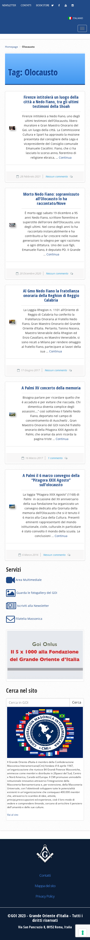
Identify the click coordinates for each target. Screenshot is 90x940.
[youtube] (66, 6)
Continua (65, 157)
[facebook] (59, 6)
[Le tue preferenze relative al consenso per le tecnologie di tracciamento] (83, 933)
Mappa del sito (45, 885)
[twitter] (52, 6)
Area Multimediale (28, 580)
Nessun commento (57, 176)
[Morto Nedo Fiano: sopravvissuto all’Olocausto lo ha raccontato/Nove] (12, 225)
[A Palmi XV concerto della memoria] (12, 414)
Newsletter (9, 5)
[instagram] (72, 6)
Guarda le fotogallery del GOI (36, 593)
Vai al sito (12, 814)
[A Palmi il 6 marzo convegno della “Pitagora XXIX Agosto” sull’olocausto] (12, 506)
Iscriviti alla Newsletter (32, 606)
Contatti (26, 5)
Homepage (11, 46)
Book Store (42, 5)
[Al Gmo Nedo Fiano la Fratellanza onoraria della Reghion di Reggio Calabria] (12, 322)
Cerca (76, 702)
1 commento (55, 458)
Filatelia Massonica (28, 619)
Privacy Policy (45, 896)
